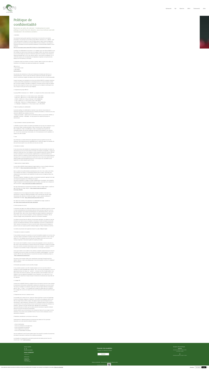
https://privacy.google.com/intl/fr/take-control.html (27, 202)
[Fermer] (207, 367)
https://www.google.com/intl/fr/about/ (28, 167)
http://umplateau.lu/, (18, 128)
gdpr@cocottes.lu (17, 70)
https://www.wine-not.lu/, (37, 127)
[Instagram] (26, 348)
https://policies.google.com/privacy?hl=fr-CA (34, 197)
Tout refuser (198, 367)
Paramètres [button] (192, 367)
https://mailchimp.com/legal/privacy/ (22, 255)
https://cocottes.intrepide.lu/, (26, 127)
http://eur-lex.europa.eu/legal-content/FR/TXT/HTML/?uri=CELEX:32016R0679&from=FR (32, 47)
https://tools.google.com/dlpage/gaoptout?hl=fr (32, 183)
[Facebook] (24, 348)
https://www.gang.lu (37, 128)
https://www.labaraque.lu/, (27, 128)
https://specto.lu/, (47, 127)
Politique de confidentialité (58, 367)
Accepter (203, 367)
